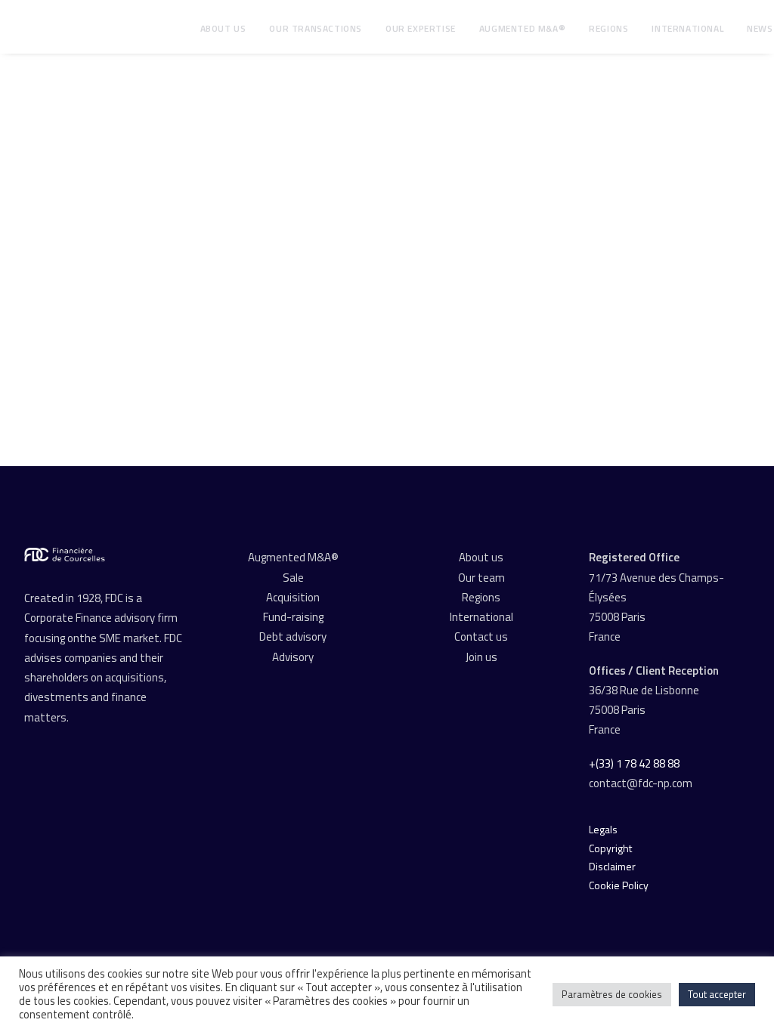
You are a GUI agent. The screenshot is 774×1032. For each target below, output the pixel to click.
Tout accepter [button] (717, 994)
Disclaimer (612, 866)
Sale (293, 577)
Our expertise (420, 28)
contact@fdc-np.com (642, 783)
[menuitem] (223, 28)
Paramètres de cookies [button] (612, 994)
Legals (603, 829)
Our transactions (315, 28)
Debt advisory (293, 636)
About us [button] (223, 28)
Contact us (481, 636)
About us (481, 557)
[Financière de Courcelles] (64, 554)
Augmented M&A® (522, 28)
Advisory (293, 657)
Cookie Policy (619, 885)
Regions (608, 28)
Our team (481, 577)
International (687, 28)
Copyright (610, 848)
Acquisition (293, 597)
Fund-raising (293, 617)
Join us (481, 657)
